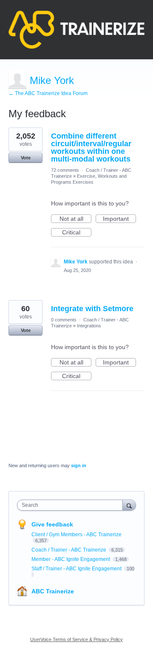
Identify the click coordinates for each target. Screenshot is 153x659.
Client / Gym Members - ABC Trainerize (76, 535)
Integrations (89, 325)
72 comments (65, 170)
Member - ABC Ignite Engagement (71, 559)
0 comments (63, 319)
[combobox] (71, 505)
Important (119, 219)
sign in (78, 465)
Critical (76, 233)
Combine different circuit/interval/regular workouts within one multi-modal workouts (91, 147)
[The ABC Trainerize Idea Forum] (76, 30)
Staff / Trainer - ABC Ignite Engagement (77, 569)
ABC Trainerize (52, 591)
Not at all (75, 219)
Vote (26, 157)
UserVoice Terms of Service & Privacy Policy (76, 639)
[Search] (129, 505)
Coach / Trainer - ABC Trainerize (69, 550)
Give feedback (52, 524)
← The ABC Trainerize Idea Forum (48, 93)
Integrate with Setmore (92, 308)
